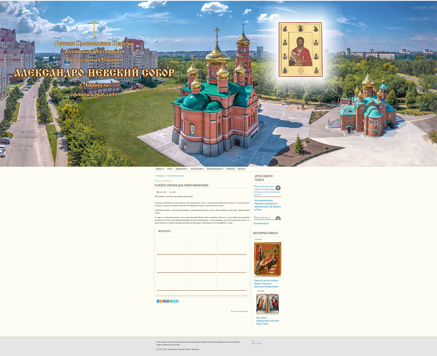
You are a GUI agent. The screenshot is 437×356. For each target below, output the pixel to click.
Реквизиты (230, 169)
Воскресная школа (214, 169)
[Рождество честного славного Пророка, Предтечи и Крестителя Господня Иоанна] (267, 259)
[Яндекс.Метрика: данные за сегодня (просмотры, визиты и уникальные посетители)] (257, 342)
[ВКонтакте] (158, 301)
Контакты (241, 169)
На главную (159, 176)
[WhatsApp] (170, 301)
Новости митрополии (175, 176)
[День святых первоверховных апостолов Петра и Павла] (267, 303)
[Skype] (174, 301)
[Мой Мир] (164, 301)
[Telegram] (177, 301)
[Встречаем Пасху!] (267, 217)
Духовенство (181, 169)
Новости (159, 169)
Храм (169, 169)
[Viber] (167, 301)
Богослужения (196, 169)
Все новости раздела (239, 311)
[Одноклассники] (161, 301)
